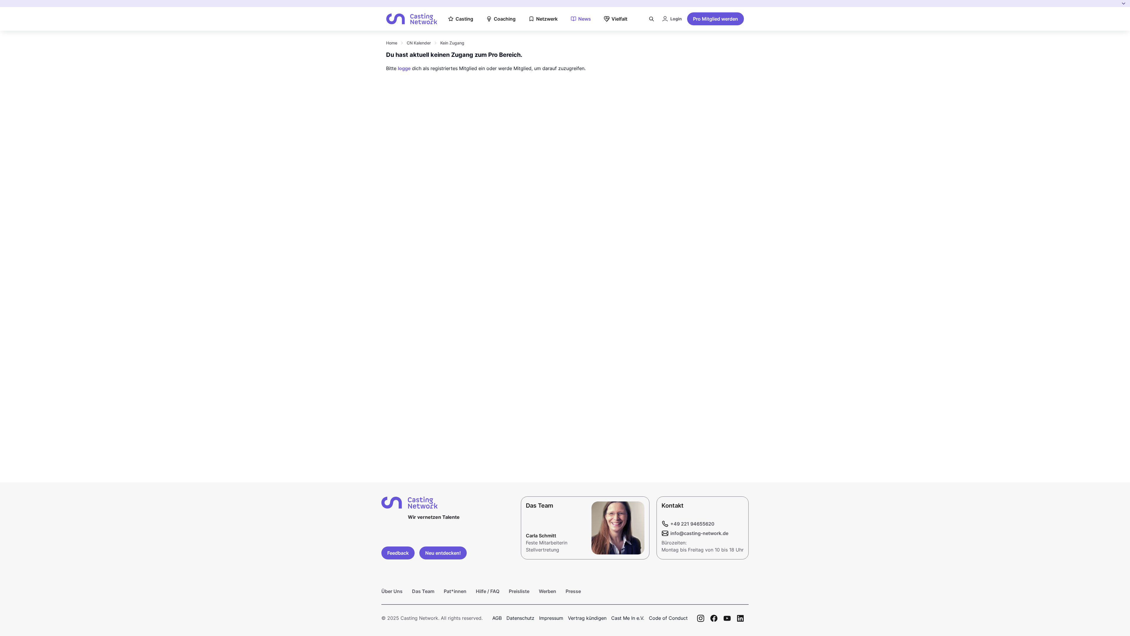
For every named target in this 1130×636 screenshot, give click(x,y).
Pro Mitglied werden (715, 19)
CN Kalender (419, 42)
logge (404, 68)
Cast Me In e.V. (627, 618)
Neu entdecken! (443, 553)
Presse (573, 591)
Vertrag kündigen (587, 618)
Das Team (423, 591)
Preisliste (519, 591)
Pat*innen (455, 591)
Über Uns (392, 591)
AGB (497, 618)
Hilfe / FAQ (487, 591)
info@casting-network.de (699, 533)
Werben (547, 591)
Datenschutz (520, 618)
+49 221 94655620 (692, 524)
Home (391, 42)
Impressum (551, 618)
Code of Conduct (668, 618)
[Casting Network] (411, 19)
